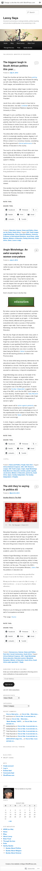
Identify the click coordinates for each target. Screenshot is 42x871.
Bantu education (8, 658)
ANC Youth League (32, 232)
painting (34, 77)
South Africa (16, 232)
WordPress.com (8, 775)
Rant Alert (29, 465)
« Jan (10, 821)
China (17, 234)
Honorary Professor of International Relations (20, 235)
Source (14, 617)
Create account (8, 766)
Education (12, 230)
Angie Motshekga (8, 234)
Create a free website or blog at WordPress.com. (21, 864)
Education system (20, 658)
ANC (22, 467)
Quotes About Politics (13, 848)
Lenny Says (10, 18)
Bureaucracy (13, 652)
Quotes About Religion (14, 850)
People (23, 465)
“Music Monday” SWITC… (14, 721)
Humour (19, 230)
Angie (23, 469)
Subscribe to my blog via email (15, 669)
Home (5, 43)
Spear (19, 415)
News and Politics (27, 230)
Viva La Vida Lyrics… (13, 714)
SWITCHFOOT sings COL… (14, 739)
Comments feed (8, 773)
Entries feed (7, 770)
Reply (21, 662)
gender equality (31, 471)
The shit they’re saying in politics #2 (16, 487)
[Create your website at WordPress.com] (21, 2)
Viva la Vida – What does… (30, 714)
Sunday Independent (18, 389)
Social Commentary (16, 654)
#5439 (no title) (8, 829)
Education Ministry (25, 234)
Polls (18, 48)
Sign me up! (8, 684)
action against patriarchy (26, 405)
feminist (23, 471)
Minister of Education (15, 238)
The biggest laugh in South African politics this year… (15, 65)
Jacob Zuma (30, 236)
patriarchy (29, 473)
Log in (5, 768)
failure (22, 351)
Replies (15, 477)
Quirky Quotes (28, 48)
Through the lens (9, 48)
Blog (12, 43)
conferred (24, 105)
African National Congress (11, 467)
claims (33, 567)
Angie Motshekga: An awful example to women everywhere (15, 253)
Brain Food (31, 43)
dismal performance (25, 143)
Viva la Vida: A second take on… (26, 716)
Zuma (9, 240)
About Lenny (20, 43)
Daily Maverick (33, 394)
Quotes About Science (13, 853)
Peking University (28, 238)
